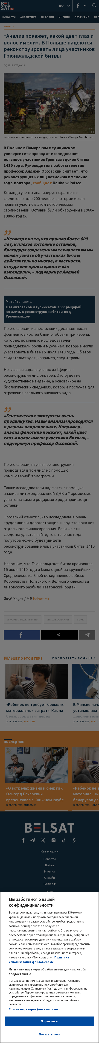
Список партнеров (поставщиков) (34, 1009)
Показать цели (49, 1034)
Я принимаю (49, 1021)
